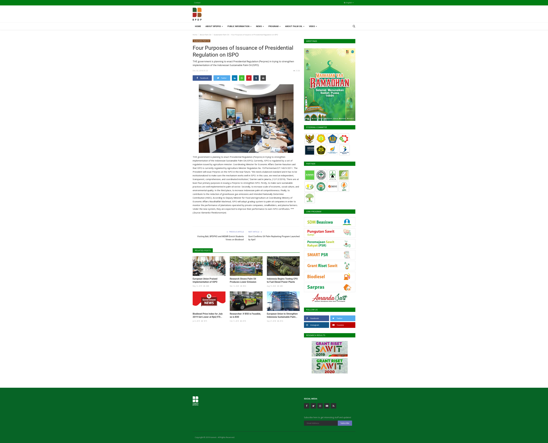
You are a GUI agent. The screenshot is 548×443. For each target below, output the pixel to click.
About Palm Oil (205, 35)
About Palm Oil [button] (294, 26)
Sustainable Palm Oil (221, 35)
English (348, 2)
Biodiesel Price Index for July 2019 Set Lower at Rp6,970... (208, 315)
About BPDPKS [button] (213, 26)
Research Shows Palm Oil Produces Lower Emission (243, 280)
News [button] (259, 26)
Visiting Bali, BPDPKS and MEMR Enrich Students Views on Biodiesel (220, 238)
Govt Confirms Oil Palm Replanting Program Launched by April (274, 238)
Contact (197, 2)
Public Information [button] (238, 26)
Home (198, 26)
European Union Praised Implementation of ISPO (205, 280)
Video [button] (312, 26)
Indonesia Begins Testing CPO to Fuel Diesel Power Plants (282, 280)
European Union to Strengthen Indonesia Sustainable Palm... (282, 315)
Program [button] (273, 26)
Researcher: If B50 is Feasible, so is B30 (245, 315)
